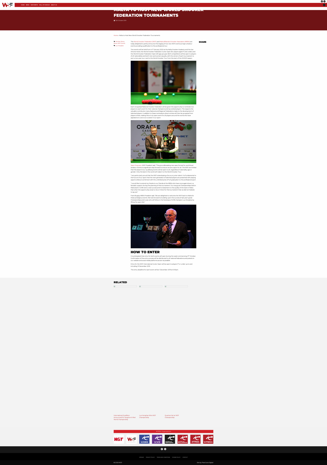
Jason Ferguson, (136, 165)
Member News (119, 41)
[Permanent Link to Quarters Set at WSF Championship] (176, 350)
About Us (54, 5)
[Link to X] (324, 1)
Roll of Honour (44, 5)
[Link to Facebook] (322, 1)
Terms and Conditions (163, 457)
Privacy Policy (150, 457)
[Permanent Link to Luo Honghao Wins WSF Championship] (150, 350)
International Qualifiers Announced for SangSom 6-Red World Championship (124, 417)
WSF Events (34, 5)
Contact (185, 457)
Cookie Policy (176, 457)
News (27, 5)
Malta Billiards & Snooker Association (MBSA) (175, 41)
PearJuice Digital (207, 462)
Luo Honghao (119, 45)
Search (324, 5)
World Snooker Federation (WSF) (145, 41)
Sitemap (141, 457)
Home (23, 5)
